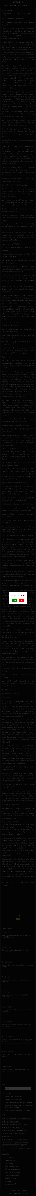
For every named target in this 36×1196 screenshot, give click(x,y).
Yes (15, 600)
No (21, 600)
